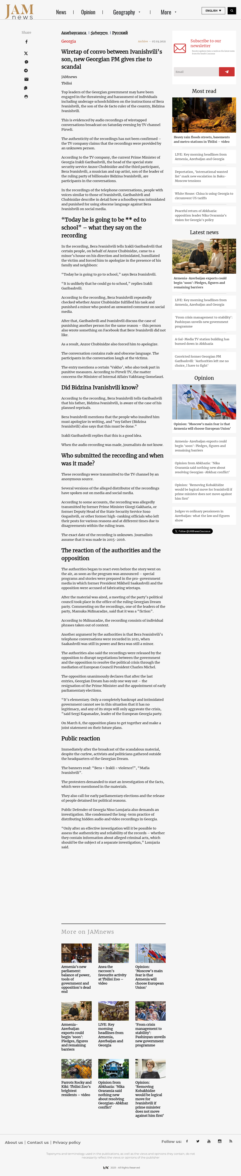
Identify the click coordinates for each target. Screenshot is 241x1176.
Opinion (88, 12)
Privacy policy (67, 1142)
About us (14, 1142)
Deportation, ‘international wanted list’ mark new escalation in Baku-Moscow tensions (201, 176)
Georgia (68, 41)
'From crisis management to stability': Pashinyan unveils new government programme (150, 1035)
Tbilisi (66, 83)
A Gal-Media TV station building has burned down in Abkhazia (202, 341)
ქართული (100, 32)
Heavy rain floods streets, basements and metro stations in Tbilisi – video (202, 139)
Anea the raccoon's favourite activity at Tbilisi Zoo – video (112, 975)
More (166, 12)
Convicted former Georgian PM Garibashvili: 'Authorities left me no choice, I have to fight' (202, 361)
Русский (120, 32)
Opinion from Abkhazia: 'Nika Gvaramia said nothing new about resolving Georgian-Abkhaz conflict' (113, 1094)
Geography (124, 12)
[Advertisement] (133, 886)
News (61, 12)
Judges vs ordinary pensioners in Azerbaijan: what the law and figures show (202, 515)
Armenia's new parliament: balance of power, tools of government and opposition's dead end (76, 979)
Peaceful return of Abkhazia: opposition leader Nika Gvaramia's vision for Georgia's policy (201, 215)
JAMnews (69, 77)
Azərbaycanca (74, 32)
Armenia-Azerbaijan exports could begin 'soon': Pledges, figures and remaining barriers (74, 1037)
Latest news (204, 232)
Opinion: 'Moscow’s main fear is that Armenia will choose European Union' (149, 977)
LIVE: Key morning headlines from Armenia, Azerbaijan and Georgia (111, 1035)
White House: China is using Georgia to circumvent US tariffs (204, 196)
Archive (144, 41)
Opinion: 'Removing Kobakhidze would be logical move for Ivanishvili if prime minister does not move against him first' (149, 1099)
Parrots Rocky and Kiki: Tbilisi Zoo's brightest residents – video (76, 1088)
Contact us (38, 1142)
